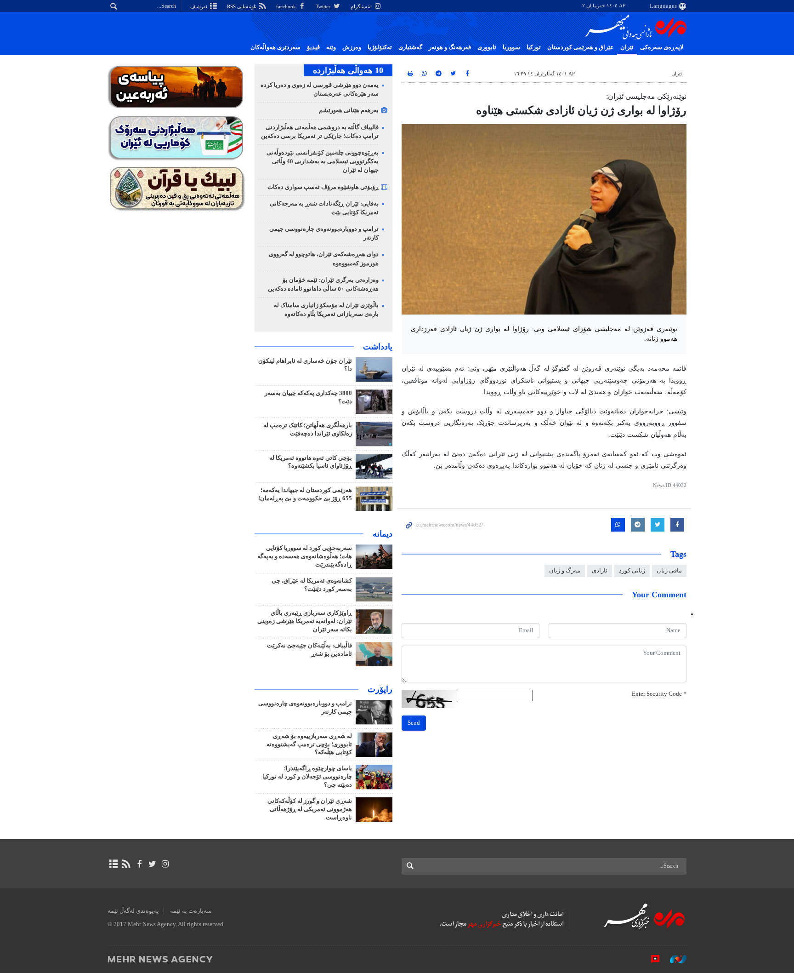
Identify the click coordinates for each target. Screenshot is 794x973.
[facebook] (139, 864)
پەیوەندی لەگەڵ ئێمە (133, 911)
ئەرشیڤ (199, 6)
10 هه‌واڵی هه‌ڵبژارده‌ (348, 70)
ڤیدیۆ (313, 47)
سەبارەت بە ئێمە (191, 911)
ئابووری (486, 47)
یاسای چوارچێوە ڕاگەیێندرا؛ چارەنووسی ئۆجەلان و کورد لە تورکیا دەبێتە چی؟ (307, 776)
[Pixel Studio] (650, 959)
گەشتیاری (410, 47)
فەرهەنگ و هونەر (450, 47)
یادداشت (377, 346)
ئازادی (599, 570)
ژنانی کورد (632, 570)
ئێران (627, 47)
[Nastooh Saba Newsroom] (673, 959)
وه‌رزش (351, 47)
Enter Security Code (659, 694)
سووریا (511, 47)
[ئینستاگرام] (165, 864)
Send (414, 723)
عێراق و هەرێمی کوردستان (580, 47)
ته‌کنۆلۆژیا (380, 47)
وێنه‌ (331, 47)
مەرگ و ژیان (564, 570)
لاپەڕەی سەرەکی (661, 47)
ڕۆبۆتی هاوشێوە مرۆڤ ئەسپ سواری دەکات (323, 187)
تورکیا (534, 47)
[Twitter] (152, 864)
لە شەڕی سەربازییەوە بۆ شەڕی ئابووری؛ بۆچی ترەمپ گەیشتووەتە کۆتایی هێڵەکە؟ (309, 744)
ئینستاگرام (362, 6)
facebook (286, 6)
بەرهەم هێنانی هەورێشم (349, 110)
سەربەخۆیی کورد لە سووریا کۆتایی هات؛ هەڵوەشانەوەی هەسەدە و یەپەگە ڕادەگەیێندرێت (304, 556)
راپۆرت (380, 689)
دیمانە (382, 533)
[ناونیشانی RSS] (126, 864)
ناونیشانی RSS (242, 6)
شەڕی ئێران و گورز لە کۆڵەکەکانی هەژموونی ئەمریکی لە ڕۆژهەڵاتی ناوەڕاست (309, 809)
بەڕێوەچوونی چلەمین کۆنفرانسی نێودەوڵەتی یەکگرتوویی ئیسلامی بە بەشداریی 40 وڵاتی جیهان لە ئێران (323, 161)
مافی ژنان (669, 570)
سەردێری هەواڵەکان (275, 47)
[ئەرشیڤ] (113, 864)
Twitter (324, 6)
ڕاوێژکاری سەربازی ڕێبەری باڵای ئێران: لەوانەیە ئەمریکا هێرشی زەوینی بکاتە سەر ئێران (304, 621)
